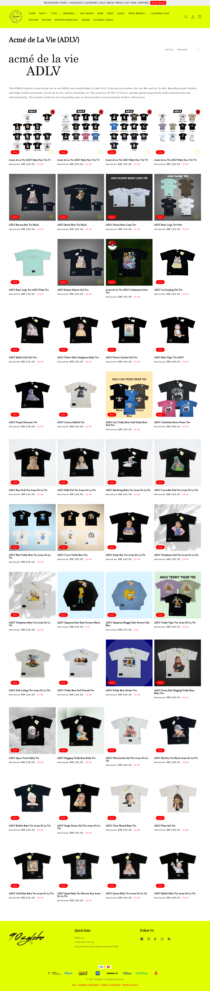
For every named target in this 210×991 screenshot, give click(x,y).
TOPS (54, 13)
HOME (32, 13)
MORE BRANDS (137, 13)
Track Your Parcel (84, 942)
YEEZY (110, 13)
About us (79, 937)
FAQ (74, 985)
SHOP (42, 13)
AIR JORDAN (87, 13)
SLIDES (121, 13)
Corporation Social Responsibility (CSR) (96, 946)
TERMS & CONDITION (111, 985)
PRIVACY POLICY (130, 985)
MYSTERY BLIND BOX (66, 20)
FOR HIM (33, 20)
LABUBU (85, 20)
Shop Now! (158, 2)
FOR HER (46, 20)
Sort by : (169, 49)
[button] (186, 16)
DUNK (100, 13)
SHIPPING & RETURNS (88, 985)
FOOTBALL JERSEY (103, 20)
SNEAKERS (68, 13)
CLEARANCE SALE (160, 13)
